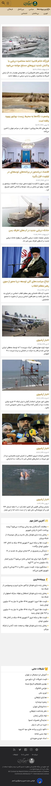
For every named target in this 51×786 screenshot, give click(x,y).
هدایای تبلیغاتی (40, 697)
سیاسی (31, 9)
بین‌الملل (21, 9)
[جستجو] (3, 3)
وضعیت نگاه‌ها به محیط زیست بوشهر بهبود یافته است (27, 118)
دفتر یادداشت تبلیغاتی (38, 711)
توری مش (43, 693)
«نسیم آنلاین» (20, 767)
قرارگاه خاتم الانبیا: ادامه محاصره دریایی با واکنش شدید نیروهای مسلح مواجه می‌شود (27, 63)
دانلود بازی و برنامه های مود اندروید (32, 729)
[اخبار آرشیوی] (25, 321)
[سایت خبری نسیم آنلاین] (30, 3)
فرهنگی (10, 9)
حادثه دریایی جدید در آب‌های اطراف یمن (29, 230)
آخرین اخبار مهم (37, 521)
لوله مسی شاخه (41, 734)
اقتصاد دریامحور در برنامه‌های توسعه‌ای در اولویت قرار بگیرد (28, 174)
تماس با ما (25, 754)
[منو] (8, 3)
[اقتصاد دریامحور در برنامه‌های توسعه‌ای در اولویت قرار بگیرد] (25, 152)
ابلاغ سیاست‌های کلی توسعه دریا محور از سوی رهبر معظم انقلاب (26, 284)
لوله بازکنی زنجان (40, 715)
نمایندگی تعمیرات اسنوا (37, 720)
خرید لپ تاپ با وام (39, 724)
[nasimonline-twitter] (19, 750)
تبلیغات (16, 754)
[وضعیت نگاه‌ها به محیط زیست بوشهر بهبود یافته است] (25, 97)
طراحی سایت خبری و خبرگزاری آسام (23, 781)
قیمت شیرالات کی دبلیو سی (36, 679)
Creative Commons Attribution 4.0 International (32, 772)
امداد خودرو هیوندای (38, 738)
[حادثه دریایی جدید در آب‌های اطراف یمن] (25, 211)
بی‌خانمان (35, 13)
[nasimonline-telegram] (36, 750)
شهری (46, 13)
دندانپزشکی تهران (40, 706)
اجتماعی (24, 13)
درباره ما (35, 754)
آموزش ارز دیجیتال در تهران (36, 674)
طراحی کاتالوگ (41, 688)
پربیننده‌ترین (39, 579)
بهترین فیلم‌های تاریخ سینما (36, 684)
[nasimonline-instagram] (31, 750)
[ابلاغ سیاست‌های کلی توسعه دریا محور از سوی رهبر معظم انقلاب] (25, 262)
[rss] (14, 750)
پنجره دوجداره (41, 702)
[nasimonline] (25, 750)
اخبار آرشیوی (42, 340)
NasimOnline (23, 771)
